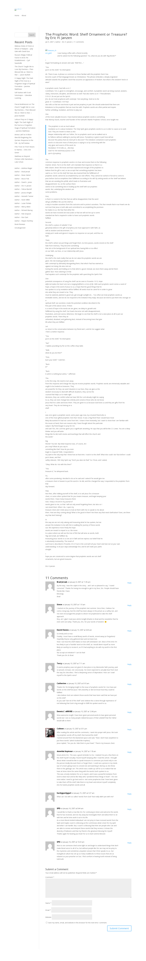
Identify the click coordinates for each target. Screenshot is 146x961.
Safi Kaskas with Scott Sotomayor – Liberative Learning (23, 95)
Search (31, 35)
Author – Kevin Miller (22, 200)
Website (48, 917)
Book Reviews (20, 224)
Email (48, 910)
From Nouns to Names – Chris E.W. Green (24, 150)
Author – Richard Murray (24, 210)
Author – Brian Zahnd (22, 175)
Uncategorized (20, 228)
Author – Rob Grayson (23, 214)
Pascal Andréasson (22, 104)
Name (48, 903)
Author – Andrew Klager (23, 168)
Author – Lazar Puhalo (23, 203)
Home (17, 16)
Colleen (60, 728)
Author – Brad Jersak (22, 171)
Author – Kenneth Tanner (24, 196)
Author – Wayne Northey (24, 221)
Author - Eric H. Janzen (63, 42)
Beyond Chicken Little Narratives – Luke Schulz (24, 159)
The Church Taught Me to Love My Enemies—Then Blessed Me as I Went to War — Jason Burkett (25, 110)
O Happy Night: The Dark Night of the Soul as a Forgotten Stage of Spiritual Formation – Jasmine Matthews (25, 83)
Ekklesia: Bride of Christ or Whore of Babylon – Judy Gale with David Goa (24, 49)
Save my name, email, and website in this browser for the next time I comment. (77, 923)
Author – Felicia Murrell (23, 189)
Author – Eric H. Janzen (23, 186)
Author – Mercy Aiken (22, 207)
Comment (49, 877)
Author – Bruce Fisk (22, 179)
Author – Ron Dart (21, 217)
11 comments (79, 42)
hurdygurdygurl (64, 793)
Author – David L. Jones (23, 182)
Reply (129, 583)
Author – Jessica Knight (23, 193)
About (24, 16)
